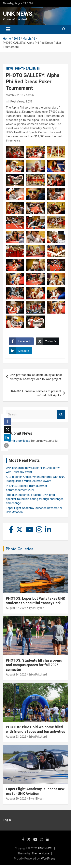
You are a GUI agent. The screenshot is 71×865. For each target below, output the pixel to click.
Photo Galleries (27, 68)
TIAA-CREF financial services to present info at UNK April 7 (35, 393)
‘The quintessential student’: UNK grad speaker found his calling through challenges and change (35, 499)
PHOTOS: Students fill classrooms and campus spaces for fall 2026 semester (34, 665)
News (10, 68)
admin (30, 95)
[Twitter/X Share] (7, 429)
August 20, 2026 (16, 798)
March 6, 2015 (14, 95)
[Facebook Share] (7, 421)
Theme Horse (41, 853)
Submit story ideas (18, 440)
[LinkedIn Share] (7, 437)
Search (61, 414)
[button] (6, 445)
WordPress (48, 858)
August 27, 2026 (16, 607)
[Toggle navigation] (8, 29)
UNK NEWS (17, 13)
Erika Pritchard (38, 674)
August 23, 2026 (16, 736)
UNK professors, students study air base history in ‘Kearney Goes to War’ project (36, 377)
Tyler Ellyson (36, 607)
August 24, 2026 (16, 674)
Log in (7, 820)
